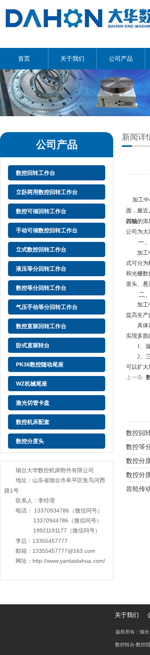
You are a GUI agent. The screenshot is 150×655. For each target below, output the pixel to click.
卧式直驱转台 (33, 345)
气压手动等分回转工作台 (47, 307)
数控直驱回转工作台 (41, 326)
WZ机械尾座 (31, 383)
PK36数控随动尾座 (40, 364)
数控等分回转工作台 (41, 288)
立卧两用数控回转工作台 (47, 192)
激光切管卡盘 (33, 403)
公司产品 (121, 58)
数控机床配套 (33, 422)
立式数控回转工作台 (41, 249)
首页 (24, 58)
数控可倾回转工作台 (41, 211)
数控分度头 (30, 441)
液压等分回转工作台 (41, 268)
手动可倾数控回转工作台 (47, 230)
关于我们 (72, 58)
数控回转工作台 (35, 173)
